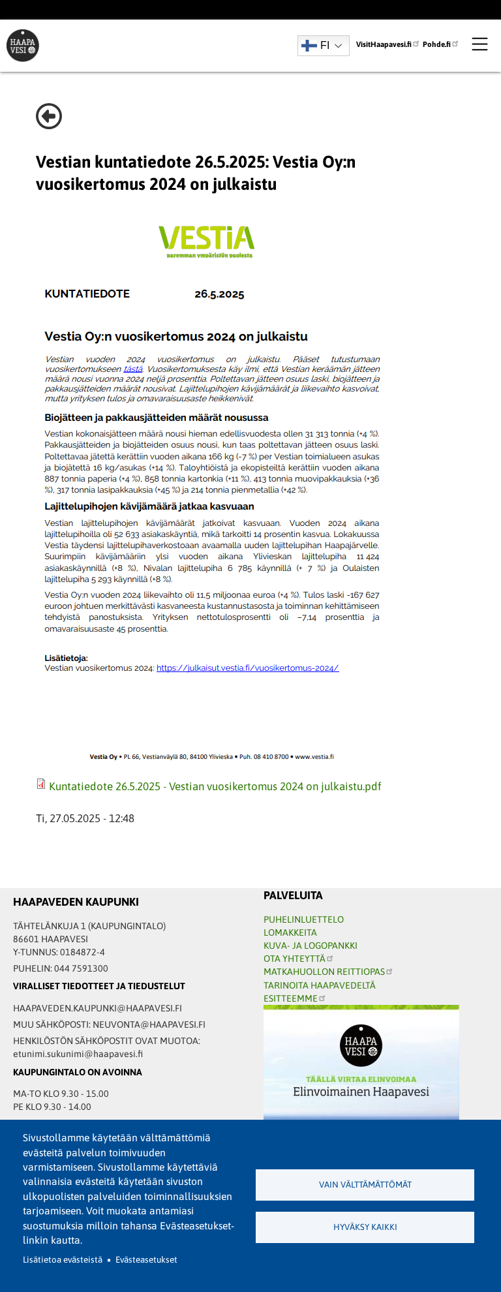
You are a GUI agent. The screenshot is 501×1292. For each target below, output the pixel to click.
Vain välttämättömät (365, 1185)
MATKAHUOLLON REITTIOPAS (324, 971)
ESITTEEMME (291, 998)
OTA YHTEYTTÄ (295, 958)
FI (324, 45)
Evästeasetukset (146, 1260)
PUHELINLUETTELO (304, 919)
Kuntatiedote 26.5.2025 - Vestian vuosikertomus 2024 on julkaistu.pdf (215, 786)
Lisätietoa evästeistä (62, 1260)
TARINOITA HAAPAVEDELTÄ (320, 985)
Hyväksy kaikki (365, 1227)
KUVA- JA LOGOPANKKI (310, 945)
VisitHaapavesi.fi (384, 44)
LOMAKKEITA (290, 932)
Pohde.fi (437, 44)
